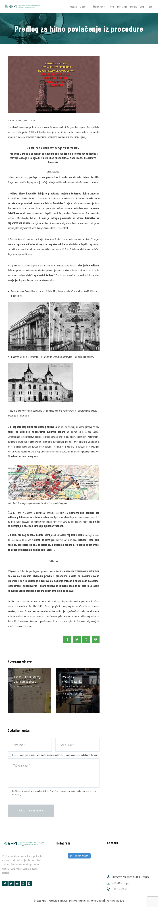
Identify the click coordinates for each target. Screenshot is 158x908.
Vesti (34, 120)
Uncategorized (73, 690)
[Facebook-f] (5, 883)
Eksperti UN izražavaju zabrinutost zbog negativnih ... (28, 679)
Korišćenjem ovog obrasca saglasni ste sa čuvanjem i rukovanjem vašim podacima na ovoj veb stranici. (54, 792)
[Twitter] (11, 883)
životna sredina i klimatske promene (74, 696)
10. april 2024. (70, 686)
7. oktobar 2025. (23, 686)
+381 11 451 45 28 (119, 889)
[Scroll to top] (151, 904)
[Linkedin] (29, 883)
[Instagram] (23, 883)
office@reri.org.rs (120, 883)
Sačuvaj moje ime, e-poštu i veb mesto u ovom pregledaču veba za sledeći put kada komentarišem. (55, 754)
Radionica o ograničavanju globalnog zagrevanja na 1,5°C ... (76, 679)
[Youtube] (17, 883)
